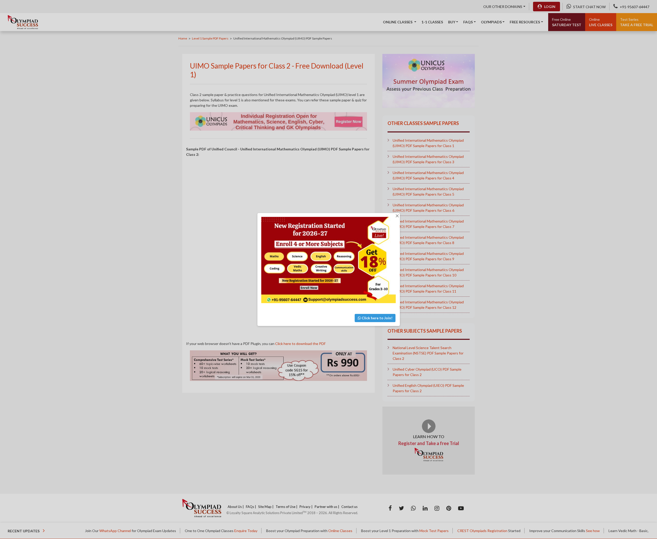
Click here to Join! (376, 318)
